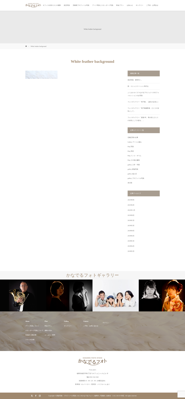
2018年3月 (131, 251)
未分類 (130, 183)
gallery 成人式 (132, 174)
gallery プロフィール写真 (136, 178)
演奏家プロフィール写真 (81, 5)
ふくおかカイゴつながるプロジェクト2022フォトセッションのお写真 (143, 94)
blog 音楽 (131, 151)
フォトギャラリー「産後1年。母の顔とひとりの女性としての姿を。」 (143, 119)
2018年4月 (131, 246)
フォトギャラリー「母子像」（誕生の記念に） (143, 102)
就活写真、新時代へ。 (135, 80)
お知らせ (130, 5)
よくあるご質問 (50, 335)
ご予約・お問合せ (152, 5)
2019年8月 (131, 215)
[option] (67, 296)
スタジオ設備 (29, 339)
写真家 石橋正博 (30, 335)
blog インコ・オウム (134, 155)
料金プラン (120, 5)
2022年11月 (131, 210)
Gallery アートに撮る (135, 142)
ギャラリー (139, 5)
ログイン (106, 322)
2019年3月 (131, 225)
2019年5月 (131, 220)
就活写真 (67, 5)
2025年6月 (131, 205)
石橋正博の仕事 (133, 137)
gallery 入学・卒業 (134, 165)
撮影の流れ (48, 330)
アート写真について (32, 326)
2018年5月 (131, 241)
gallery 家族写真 (133, 169)
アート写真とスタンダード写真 (102, 5)
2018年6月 (131, 236)
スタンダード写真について (34, 330)
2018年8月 (131, 231)
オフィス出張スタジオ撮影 (52, 5)
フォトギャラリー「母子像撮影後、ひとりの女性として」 (143, 109)
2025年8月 (131, 200)
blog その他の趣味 (134, 160)
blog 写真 (131, 146)
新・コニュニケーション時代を (138, 86)
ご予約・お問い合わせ (90, 326)
